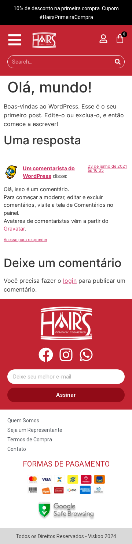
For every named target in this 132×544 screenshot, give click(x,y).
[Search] (117, 62)
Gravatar (14, 228)
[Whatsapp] (86, 354)
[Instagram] (66, 354)
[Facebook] (45, 354)
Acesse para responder (25, 239)
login (70, 280)
